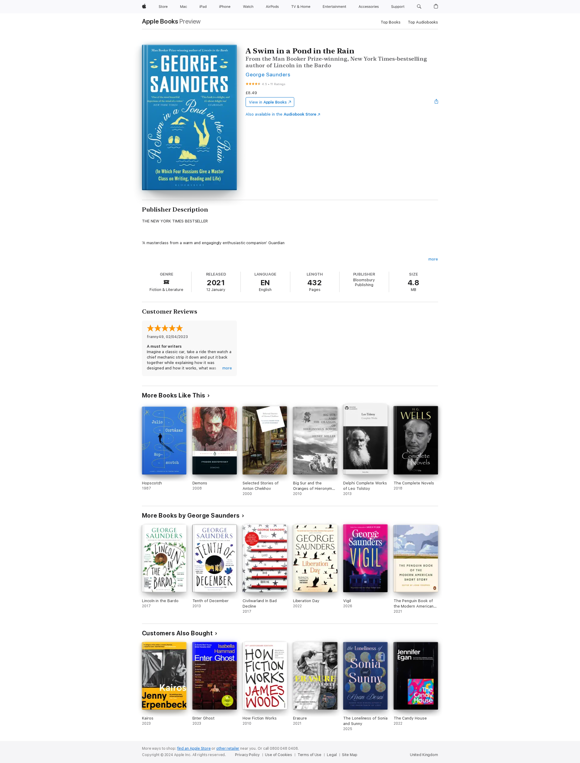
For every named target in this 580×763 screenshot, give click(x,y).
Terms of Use (310, 755)
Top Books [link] (391, 22)
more (433, 259)
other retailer (227, 748)
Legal (332, 755)
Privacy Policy (247, 755)
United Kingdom (424, 755)
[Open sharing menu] (436, 102)
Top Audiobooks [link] (423, 22)
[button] (419, 6)
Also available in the (281, 114)
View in (268, 102)
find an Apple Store (194, 748)
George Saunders (268, 74)
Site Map (349, 755)
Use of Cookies (278, 755)
